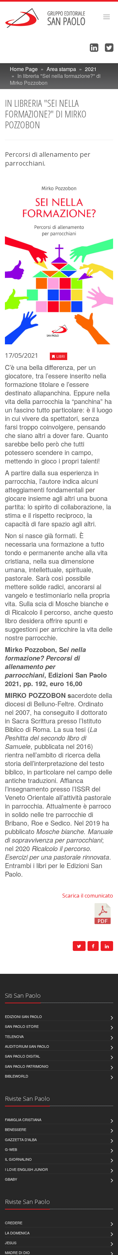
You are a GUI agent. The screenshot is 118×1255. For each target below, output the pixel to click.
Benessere (15, 1129)
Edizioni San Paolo (23, 1016)
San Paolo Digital (22, 1056)
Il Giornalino (18, 1159)
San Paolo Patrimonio (27, 1066)
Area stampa (61, 69)
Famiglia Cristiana (23, 1119)
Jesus (10, 1242)
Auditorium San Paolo (27, 1046)
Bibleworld (16, 1076)
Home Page (24, 69)
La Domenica (17, 1232)
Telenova (14, 1036)
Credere (13, 1222)
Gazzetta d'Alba (21, 1139)
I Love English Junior (26, 1169)
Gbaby (11, 1179)
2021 (91, 69)
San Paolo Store (22, 1026)
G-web (11, 1149)
